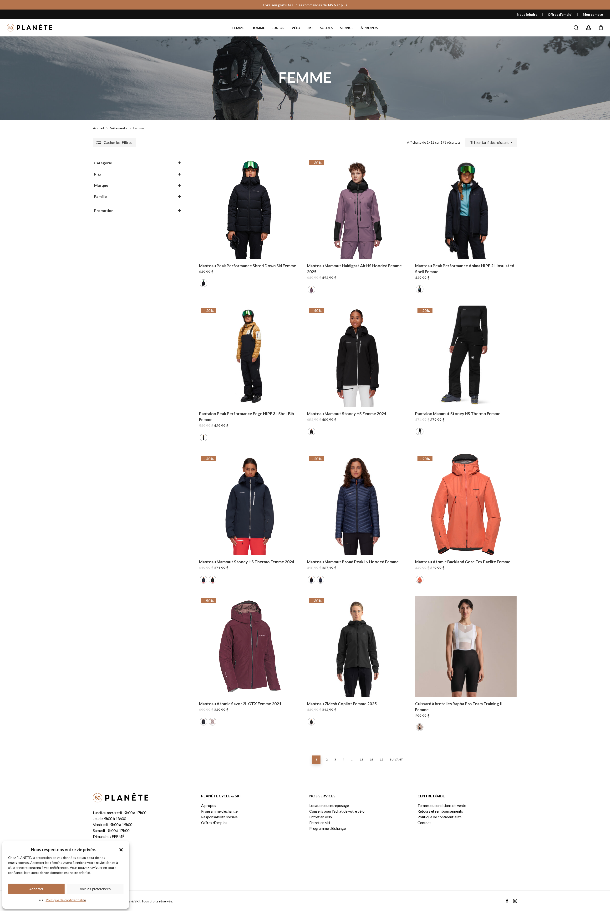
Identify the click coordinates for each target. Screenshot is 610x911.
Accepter (36, 889)
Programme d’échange (219, 811)
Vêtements (118, 128)
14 (371, 759)
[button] (121, 849)
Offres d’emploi (214, 823)
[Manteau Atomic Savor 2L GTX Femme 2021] (249, 646)
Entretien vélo (320, 817)
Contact (424, 823)
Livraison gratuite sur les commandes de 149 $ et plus (305, 5)
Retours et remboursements (440, 811)
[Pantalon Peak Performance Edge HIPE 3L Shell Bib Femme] (249, 356)
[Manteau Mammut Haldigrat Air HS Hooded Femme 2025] (357, 208)
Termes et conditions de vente (441, 805)
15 (381, 759)
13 (361, 759)
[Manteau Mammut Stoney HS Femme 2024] (357, 356)
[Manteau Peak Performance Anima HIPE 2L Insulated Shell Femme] (466, 208)
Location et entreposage (329, 805)
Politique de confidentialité (66, 900)
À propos (208, 805)
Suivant (396, 759)
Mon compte (593, 14)
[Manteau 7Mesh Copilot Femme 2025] (357, 646)
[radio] (203, 283)
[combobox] (491, 142)
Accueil (98, 128)
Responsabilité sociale (219, 817)
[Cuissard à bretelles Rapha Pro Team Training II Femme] (466, 646)
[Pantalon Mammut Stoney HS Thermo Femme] (466, 356)
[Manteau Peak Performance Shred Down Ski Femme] (249, 208)
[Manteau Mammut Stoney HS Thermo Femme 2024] (249, 504)
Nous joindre (527, 14)
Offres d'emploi (560, 14)
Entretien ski (319, 823)
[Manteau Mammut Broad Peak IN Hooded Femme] (357, 504)
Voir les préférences (95, 889)
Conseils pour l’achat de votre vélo (337, 811)
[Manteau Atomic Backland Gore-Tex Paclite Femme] (466, 504)
